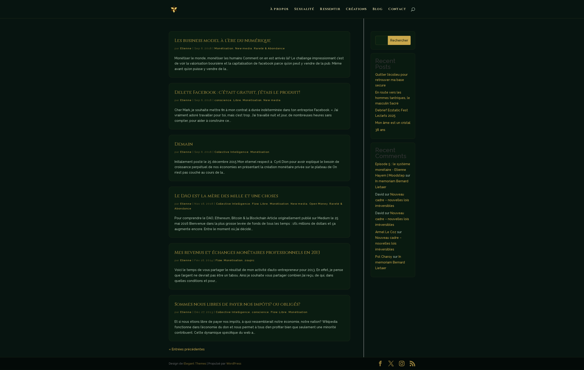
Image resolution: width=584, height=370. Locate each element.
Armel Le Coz (385, 232)
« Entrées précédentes (187, 349)
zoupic (250, 260)
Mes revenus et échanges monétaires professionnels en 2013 (247, 252)
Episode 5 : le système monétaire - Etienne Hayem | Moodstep (392, 169)
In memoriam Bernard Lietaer (390, 262)
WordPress (233, 363)
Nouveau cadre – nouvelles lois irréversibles (392, 200)
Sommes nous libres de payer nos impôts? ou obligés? (237, 304)
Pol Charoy (383, 256)
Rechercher (399, 40)
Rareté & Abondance (269, 48)
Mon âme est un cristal (392, 123)
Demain (184, 144)
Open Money (318, 203)
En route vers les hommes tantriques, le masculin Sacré (392, 98)
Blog (378, 9)
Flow (255, 203)
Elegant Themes (195, 363)
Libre (237, 100)
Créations (356, 9)
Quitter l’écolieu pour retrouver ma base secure (391, 80)
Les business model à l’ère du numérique (223, 41)
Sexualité (304, 9)
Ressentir (330, 9)
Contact (397, 9)
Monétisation (223, 48)
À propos (279, 9)
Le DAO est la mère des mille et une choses (226, 196)
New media (243, 48)
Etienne (186, 48)
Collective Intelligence (231, 152)
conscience (223, 100)
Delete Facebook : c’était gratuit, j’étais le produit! (237, 92)
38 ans (380, 130)
